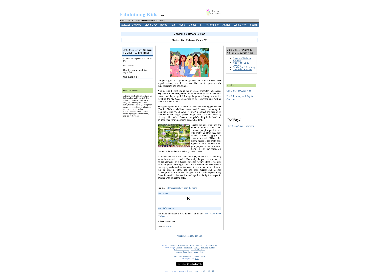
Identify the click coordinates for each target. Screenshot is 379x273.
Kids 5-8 (197, 247)
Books (163, 25)
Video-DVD (151, 25)
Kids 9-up (204, 247)
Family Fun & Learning (244, 67)
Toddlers (179, 247)
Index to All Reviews (181, 250)
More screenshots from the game (182, 187)
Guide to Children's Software (242, 59)
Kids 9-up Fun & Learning (241, 63)
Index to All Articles (198, 250)
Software (136, 25)
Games (192, 25)
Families (212, 247)
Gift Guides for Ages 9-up (239, 90)
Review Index (212, 25)
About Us (195, 256)
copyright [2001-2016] (201, 271)
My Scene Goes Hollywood (241, 125)
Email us (168, 226)
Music (182, 25)
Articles (226, 25)
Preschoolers (188, 247)
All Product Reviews (242, 69)
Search (254, 25)
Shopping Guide (181, 252)
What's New (240, 25)
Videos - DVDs (183, 245)
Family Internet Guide (196, 252)
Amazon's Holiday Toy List (189, 235)
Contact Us (187, 256)
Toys (173, 25)
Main (197, 258)
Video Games (212, 245)
